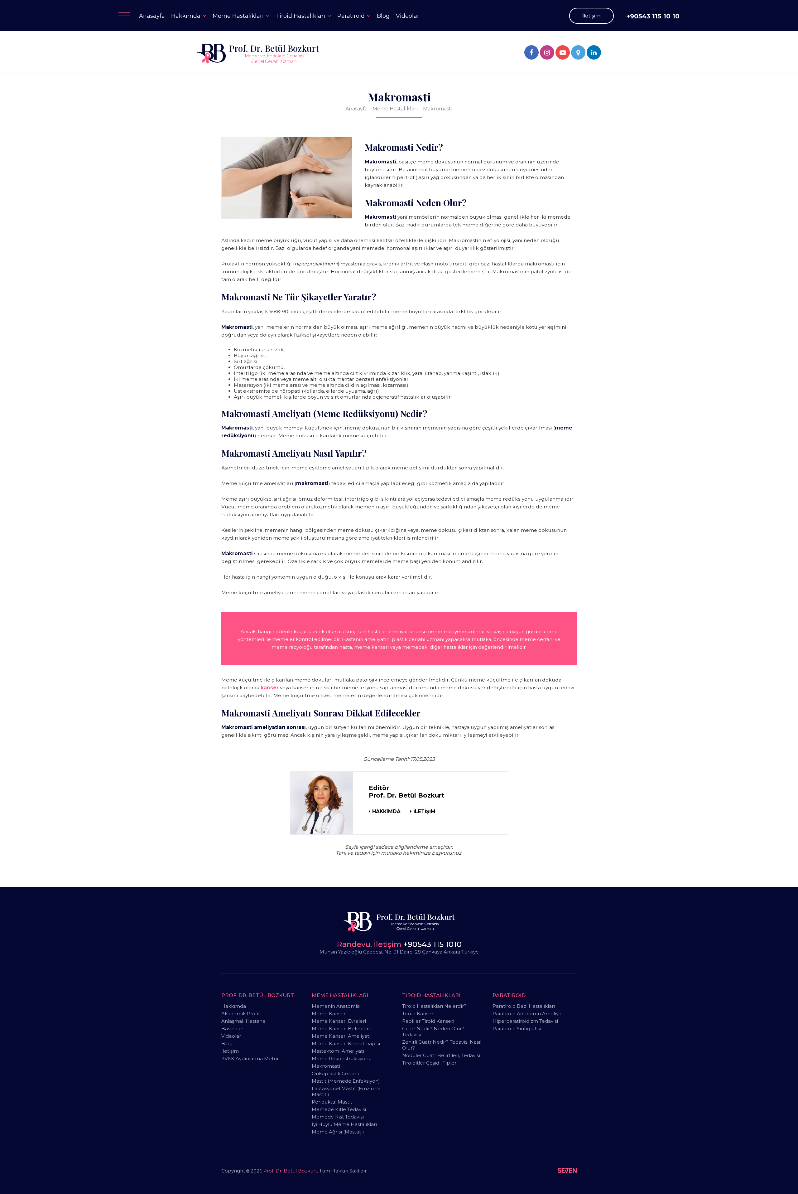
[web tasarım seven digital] (567, 1171)
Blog (227, 1043)
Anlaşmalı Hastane (243, 1021)
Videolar (231, 1036)
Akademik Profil (240, 1014)
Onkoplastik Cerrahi (335, 1073)
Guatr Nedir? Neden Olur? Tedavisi (433, 1031)
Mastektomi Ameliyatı (338, 1051)
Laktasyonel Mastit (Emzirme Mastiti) (346, 1091)
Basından (232, 1028)
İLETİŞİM (424, 811)
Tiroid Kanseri (418, 1014)
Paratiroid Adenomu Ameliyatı (529, 1014)
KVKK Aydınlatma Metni (249, 1058)
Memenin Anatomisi (336, 1006)
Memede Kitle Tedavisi (339, 1109)
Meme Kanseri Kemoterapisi (346, 1043)
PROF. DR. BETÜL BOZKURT (257, 995)
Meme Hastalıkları (395, 109)
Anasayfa (356, 109)
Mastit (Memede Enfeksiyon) (346, 1081)
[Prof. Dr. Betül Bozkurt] (531, 52)
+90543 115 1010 (432, 944)
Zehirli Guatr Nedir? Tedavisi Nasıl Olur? (441, 1045)
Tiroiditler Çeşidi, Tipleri (430, 1063)
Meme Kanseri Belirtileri (341, 1028)
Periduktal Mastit (332, 1102)
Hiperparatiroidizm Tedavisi (525, 1021)
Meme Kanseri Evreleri (339, 1021)
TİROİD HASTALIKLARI (431, 995)
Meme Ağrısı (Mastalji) (338, 1132)
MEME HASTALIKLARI (340, 995)
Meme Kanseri (329, 1014)
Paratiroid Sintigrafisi (517, 1028)
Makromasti (438, 109)
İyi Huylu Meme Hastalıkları (344, 1124)
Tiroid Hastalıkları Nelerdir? (434, 1006)
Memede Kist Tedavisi (338, 1117)
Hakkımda (233, 1006)
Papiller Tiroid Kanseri (428, 1021)
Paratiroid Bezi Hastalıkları (524, 1006)
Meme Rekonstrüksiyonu (342, 1058)
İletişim (591, 16)
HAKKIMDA (386, 811)
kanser (270, 688)
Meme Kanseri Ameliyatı (341, 1036)
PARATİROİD (509, 995)
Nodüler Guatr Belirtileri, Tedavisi (441, 1055)
